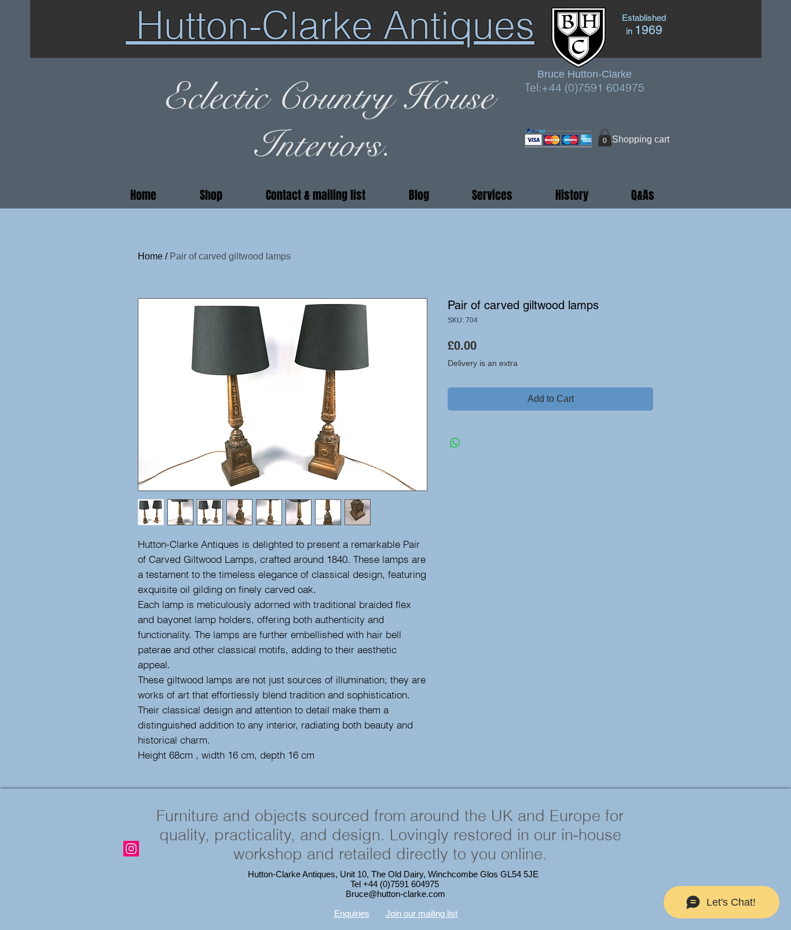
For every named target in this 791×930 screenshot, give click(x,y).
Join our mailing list (421, 913)
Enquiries (351, 913)
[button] (605, 138)
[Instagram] (131, 848)
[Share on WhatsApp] (455, 443)
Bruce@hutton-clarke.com (395, 894)
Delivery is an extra (483, 363)
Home (150, 256)
